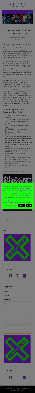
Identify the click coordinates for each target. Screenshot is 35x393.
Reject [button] (29, 205)
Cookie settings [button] (10, 205)
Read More (8, 197)
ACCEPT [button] (21, 205)
